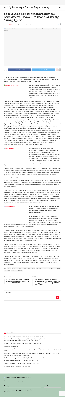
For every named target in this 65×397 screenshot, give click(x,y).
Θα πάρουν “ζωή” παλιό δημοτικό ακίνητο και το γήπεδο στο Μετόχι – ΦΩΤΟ (23, 343)
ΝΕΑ (27, 24)
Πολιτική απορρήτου (17, 390)
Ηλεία (33, 268)
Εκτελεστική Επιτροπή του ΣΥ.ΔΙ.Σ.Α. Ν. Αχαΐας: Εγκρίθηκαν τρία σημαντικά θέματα (25, 358)
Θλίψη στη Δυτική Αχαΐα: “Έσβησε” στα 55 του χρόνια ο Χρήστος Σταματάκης (23, 336)
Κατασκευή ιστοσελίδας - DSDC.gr (15, 381)
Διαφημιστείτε (28, 390)
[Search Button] (57, 297)
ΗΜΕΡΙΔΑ (38, 268)
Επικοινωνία (7, 391)
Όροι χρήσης (7, 390)
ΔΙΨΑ (13, 268)
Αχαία (9, 268)
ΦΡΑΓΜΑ (20, 270)
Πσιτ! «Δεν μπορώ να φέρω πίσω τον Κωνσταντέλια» (17, 366)
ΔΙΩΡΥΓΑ (19, 268)
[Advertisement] (32, 2)
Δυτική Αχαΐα (26, 268)
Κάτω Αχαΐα (52, 268)
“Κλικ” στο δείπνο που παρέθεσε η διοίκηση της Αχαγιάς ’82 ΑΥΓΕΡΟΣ (21, 360)
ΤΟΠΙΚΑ (30, 24)
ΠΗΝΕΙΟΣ (13, 270)
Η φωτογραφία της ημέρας (11, 346)
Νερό (58, 268)
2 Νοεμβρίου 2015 (20, 24)
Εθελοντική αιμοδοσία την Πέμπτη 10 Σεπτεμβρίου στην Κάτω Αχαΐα (21, 363)
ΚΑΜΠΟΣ (45, 268)
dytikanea (11, 24)
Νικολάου (7, 270)
